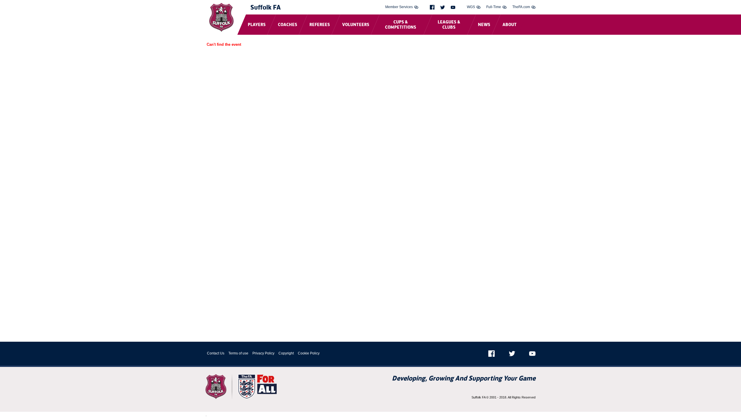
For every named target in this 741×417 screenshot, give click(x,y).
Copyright (286, 353)
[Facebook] (432, 7)
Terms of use (238, 353)
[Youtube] (453, 7)
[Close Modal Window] (206, 415)
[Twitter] (442, 7)
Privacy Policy (263, 353)
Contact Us (215, 353)
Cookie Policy (309, 353)
